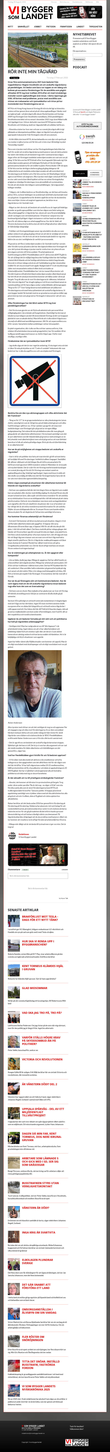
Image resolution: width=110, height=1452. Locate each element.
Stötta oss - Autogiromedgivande (87, 125)
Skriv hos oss (64, 2)
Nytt (10, 26)
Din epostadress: (79, 51)
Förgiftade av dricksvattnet (88, 300)
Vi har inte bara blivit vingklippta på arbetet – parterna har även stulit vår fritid (92, 236)
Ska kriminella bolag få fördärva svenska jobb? (91, 259)
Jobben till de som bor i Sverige (92, 183)
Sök (97, 2)
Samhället (23, 26)
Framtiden (66, 26)
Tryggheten (95, 26)
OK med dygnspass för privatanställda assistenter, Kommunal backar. (92, 222)
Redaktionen (24, 834)
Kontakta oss (77, 2)
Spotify (83, 112)
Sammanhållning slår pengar (91, 247)
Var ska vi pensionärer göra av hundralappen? (91, 195)
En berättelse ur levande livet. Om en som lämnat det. (90, 208)
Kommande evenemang (94, 174)
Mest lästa (80, 173)
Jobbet (37, 26)
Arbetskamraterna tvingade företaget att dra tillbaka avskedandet (91, 273)
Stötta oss (89, 2)
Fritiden (50, 26)
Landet (80, 26)
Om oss (54, 2)
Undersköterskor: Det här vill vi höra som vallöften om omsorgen (91, 287)
